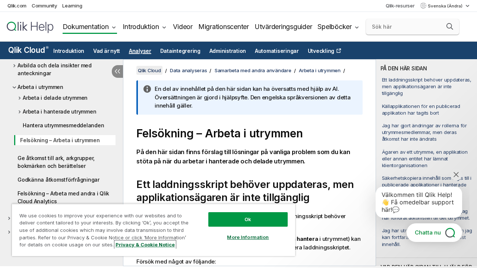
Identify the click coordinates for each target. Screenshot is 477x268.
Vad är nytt (106, 51)
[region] (153, 230)
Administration (227, 51)
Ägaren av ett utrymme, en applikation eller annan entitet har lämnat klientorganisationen (425, 158)
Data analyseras (188, 70)
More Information (248, 237)
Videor (183, 27)
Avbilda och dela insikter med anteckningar (55, 69)
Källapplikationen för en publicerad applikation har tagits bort (421, 109)
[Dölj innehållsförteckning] (117, 71)
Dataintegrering (180, 51)
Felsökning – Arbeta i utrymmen (60, 140)
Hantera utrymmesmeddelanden (63, 125)
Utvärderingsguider (283, 27)
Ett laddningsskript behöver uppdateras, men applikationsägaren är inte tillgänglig (426, 86)
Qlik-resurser (400, 6)
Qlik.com (16, 6)
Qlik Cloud (28, 50)
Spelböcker (335, 27)
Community (44, 6)
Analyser (140, 51)
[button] (449, 26)
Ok (247, 219)
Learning (72, 6)
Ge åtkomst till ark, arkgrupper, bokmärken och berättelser (56, 162)
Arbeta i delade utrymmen (55, 98)
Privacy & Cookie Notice (145, 245)
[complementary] (426, 162)
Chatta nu (428, 232)
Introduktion (141, 27)
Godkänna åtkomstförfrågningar (58, 179)
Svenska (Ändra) (446, 6)
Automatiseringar (277, 51)
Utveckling (321, 51)
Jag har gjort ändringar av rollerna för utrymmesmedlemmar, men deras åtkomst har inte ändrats (424, 132)
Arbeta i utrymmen (40, 87)
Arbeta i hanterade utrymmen (59, 111)
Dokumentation (86, 27)
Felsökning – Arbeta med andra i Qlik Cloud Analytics (63, 197)
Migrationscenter (223, 27)
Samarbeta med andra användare (253, 70)
